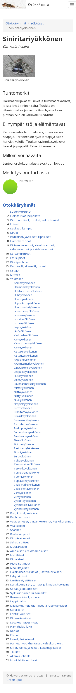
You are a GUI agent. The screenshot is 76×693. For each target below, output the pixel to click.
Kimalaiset (17, 559)
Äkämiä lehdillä (20, 656)
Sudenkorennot (20, 211)
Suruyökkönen (22, 456)
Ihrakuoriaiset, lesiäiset (26, 597)
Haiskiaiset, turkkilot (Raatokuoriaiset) (36, 572)
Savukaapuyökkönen (26, 436)
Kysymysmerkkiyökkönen (29, 363)
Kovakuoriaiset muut (24, 622)
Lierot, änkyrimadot (23, 639)
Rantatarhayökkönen (26, 424)
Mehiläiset (17, 555)
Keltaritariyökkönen (26, 355)
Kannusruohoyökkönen (28, 343)
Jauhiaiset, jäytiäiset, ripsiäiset (30, 237)
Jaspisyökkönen (23, 327)
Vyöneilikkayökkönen (26, 509)
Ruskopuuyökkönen (25, 428)
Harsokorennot (20, 241)
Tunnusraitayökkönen (27, 472)
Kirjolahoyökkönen (25, 359)
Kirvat (14, 232)
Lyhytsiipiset (18, 576)
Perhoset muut (20, 517)
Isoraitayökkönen (24, 319)
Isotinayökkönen (24, 323)
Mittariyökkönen (24, 388)
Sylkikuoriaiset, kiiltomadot (28, 593)
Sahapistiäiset (19, 542)
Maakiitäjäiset (19, 568)
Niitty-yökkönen (23, 396)
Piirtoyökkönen (23, 408)
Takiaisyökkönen (24, 460)
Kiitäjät (14, 270)
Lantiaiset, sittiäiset (23, 580)
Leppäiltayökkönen (25, 371)
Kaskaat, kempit (21, 228)
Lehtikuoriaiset (20, 614)
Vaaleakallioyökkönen (27, 484)
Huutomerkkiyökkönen (27, 307)
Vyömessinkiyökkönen (27, 505)
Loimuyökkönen (23, 379)
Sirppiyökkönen (23, 452)
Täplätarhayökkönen (26, 480)
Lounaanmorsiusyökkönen (30, 384)
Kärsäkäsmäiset (20, 618)
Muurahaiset (18, 546)
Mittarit (15, 275)
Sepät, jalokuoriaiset (23, 589)
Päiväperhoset (20, 262)
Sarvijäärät (17, 609)
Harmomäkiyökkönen (27, 287)
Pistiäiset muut (20, 563)
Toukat (15, 652)
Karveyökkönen (23, 347)
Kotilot (14, 631)
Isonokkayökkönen (25, 315)
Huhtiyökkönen (23, 295)
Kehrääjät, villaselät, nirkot (28, 266)
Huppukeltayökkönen (27, 303)
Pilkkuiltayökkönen (25, 416)
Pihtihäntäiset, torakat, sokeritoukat (34, 220)
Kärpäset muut (20, 538)
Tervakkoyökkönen (25, 468)
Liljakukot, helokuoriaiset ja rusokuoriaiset (38, 605)
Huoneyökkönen (24, 299)
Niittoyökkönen (23, 392)
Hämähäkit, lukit (21, 626)
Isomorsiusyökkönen (26, 311)
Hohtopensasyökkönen (28, 291)
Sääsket (15, 530)
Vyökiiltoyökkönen (25, 500)
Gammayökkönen (24, 283)
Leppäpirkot (18, 601)
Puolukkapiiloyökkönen (27, 420)
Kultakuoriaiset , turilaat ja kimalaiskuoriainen (40, 584)
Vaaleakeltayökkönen (26, 488)
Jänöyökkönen (22, 331)
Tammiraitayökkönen (27, 464)
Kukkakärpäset (20, 534)
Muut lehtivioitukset (23, 660)
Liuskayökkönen (23, 376)
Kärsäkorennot (20, 253)
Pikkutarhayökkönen (26, 412)
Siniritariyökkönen (26, 448)
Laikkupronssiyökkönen (28, 367)
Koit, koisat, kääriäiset (25, 513)
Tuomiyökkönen (23, 476)
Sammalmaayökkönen (27, 432)
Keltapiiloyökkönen (25, 351)
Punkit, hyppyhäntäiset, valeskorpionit (36, 643)
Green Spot (14, 680)
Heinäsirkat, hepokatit (25, 216)
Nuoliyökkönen (23, 400)
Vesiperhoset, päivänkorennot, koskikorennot (41, 521)
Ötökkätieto (38, 4)
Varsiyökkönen (23, 492)
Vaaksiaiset (17, 525)
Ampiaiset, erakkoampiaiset (29, 551)
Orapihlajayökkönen (26, 404)
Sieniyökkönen (22, 440)
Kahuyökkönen (23, 339)
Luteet (14, 224)
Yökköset (37, 23)
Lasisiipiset (17, 258)
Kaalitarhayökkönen (26, 335)
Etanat (14, 635)
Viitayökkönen (22, 497)
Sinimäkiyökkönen (24, 444)
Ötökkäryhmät (16, 23)
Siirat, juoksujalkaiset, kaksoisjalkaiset (35, 647)
